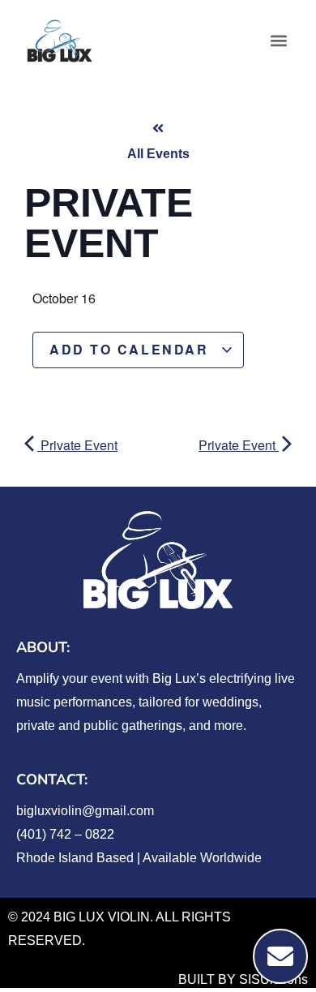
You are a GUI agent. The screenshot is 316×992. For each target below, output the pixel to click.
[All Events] (158, 128)
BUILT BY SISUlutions (243, 979)
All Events (158, 154)
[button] (278, 41)
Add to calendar (131, 349)
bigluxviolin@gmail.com (85, 811)
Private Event (77, 445)
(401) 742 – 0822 (65, 834)
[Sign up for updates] (280, 956)
